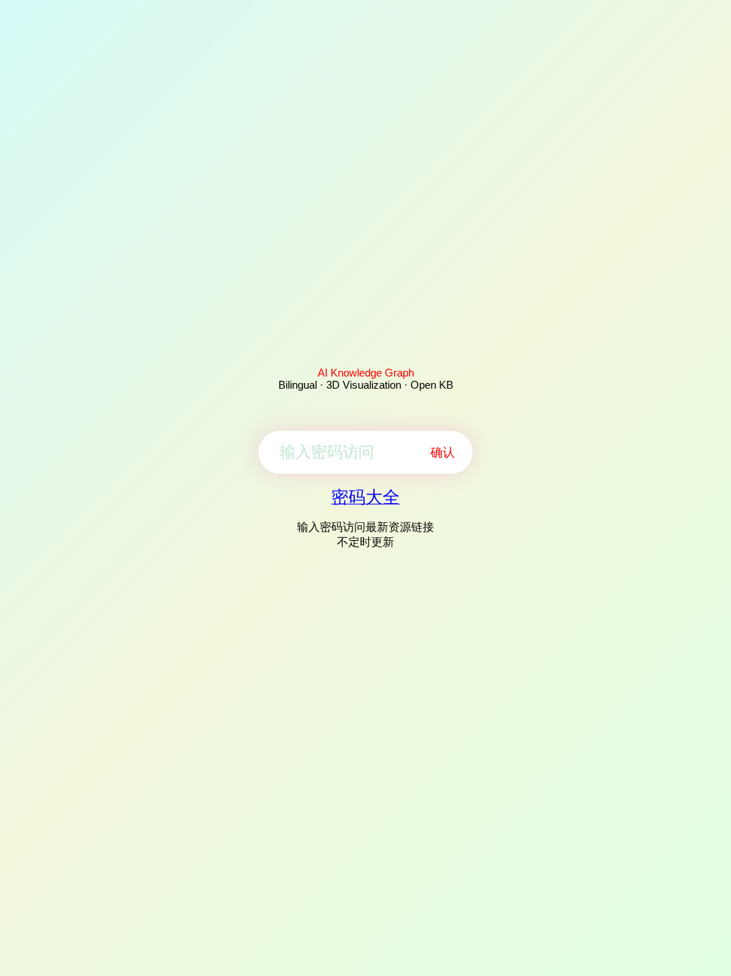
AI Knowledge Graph (366, 373)
